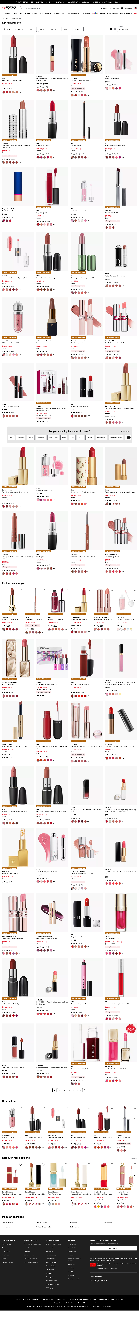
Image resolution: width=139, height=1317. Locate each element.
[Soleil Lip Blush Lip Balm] (18, 847)
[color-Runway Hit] (51, 157)
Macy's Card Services (30, 1258)
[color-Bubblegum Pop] (120, 1018)
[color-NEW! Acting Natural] (13, 92)
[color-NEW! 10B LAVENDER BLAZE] (13, 953)
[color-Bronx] (44, 157)
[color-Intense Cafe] (72, 571)
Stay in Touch (50, 1269)
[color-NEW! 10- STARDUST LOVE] (75, 888)
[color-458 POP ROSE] (107, 1080)
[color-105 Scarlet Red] (13, 289)
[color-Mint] (49, 1204)
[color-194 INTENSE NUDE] (51, 90)
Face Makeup (109, 1222)
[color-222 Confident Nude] (10, 416)
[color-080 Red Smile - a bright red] (72, 946)
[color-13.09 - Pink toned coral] (82, 1204)
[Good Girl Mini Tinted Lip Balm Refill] (104, 1174)
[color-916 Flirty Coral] (116, 821)
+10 (66, 629)
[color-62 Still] (75, 821)
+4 (19, 416)
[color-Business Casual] (38, 289)
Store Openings (50, 1277)
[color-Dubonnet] (107, 157)
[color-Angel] (41, 568)
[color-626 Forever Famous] (10, 1077)
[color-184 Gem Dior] (41, 881)
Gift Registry (49, 1288)
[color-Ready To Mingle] (10, 823)
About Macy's (72, 1244)
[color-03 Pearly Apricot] (16, 354)
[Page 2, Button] (84, 1090)
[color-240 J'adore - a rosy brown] (82, 946)
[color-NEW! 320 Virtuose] (79, 416)
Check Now (113, 1268)
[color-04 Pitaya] (107, 953)
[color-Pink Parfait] (120, 422)
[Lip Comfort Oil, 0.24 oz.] (121, 912)
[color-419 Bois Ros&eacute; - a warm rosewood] (85, 946)
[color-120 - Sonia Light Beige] (116, 504)
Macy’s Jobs (71, 1264)
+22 (123, 285)
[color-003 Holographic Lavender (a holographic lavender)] (85, 220)
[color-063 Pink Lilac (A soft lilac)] (72, 220)
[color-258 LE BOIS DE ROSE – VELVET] (10, 629)
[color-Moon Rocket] (75, 1015)
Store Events (49, 1273)
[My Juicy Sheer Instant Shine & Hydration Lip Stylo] (81, 1174)
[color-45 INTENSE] (110, 883)
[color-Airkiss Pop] (113, 1018)
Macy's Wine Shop (51, 1262)
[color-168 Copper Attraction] (7, 416)
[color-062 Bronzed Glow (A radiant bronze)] (75, 220)
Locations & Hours (51, 1247)
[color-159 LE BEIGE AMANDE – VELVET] (3, 629)
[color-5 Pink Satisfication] (116, 357)
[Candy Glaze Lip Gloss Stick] (121, 316)
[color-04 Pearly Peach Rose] (13, 354)
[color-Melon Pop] (82, 292)
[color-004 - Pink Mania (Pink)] (105, 1206)
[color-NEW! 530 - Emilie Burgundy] (110, 504)
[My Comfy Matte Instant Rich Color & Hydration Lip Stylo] (35, 1174)
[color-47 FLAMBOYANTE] (113, 883)
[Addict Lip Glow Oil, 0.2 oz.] (52, 466)
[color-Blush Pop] (85, 292)
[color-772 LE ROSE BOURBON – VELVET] (16, 629)
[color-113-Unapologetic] (51, 354)
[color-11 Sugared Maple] (13, 162)
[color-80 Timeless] (79, 821)
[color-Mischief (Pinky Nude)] (52, 629)
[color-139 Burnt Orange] (120, 758)
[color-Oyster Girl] (44, 224)
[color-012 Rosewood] (48, 500)
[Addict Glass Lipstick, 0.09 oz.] (52, 847)
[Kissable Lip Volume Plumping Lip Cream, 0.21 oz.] (127, 600)
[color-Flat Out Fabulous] (41, 157)
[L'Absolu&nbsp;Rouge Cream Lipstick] (87, 54)
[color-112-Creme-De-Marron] (72, 95)
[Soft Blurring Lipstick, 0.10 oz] (87, 316)
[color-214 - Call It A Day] (79, 504)
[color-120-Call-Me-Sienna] (85, 95)
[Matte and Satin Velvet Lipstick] (104, 600)
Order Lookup (6, 1251)
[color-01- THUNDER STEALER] (82, 888)
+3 (53, 354)
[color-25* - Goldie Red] (72, 504)
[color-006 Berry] (116, 88)
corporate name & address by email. (101, 1306)
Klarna (4, 1247)
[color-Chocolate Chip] (39, 632)
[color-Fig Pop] (75, 292)
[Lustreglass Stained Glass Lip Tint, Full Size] (52, 720)
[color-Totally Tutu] (16, 573)
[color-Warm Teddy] (38, 823)
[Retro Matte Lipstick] (52, 119)
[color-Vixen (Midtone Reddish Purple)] (49, 629)
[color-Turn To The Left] (16, 823)
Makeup (14, 18)
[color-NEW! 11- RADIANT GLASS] (79, 888)
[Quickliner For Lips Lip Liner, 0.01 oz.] (87, 530)
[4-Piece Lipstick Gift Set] (52, 658)
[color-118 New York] (51, 1077)
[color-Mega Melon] (10, 573)
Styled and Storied (73, 1279)
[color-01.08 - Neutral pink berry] (75, 1204)
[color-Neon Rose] (51, 950)
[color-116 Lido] (41, 1077)
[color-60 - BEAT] (41, 1014)
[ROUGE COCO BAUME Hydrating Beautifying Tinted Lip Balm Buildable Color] (121, 785)
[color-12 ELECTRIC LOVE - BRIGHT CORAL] (113, 571)
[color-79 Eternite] (82, 821)
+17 (88, 220)
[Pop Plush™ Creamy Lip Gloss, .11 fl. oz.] (121, 977)
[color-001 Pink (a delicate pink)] (79, 220)
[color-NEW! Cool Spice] (72, 157)
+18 (123, 571)
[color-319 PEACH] (110, 1080)
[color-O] (51, 568)
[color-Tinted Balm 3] (7, 220)
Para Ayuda (5, 1255)
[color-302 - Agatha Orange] (82, 504)
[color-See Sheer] (38, 760)
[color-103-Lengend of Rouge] (41, 354)
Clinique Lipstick (41, 1222)
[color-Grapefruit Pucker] (116, 157)
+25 (20, 354)
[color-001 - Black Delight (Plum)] (102, 1206)
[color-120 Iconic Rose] (3, 416)
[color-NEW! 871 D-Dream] (120, 285)
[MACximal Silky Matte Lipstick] (18, 54)
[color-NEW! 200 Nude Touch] (75, 946)
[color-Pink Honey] (110, 227)
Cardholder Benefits (30, 1247)
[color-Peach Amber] (98, 629)
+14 (54, 224)
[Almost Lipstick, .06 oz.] (121, 186)
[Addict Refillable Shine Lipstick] (121, 251)
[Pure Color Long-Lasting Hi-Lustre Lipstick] (121, 382)
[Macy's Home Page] (9, 8)
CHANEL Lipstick (7, 1222)
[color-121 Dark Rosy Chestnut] (62, 1147)
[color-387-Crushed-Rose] (82, 95)
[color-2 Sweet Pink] (113, 357)
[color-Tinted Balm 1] (3, 220)
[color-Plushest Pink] (3, 573)
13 (80, 1090)
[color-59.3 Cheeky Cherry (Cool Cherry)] (79, 761)
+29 (54, 289)
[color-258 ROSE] (120, 1080)
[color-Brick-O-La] (7, 1015)
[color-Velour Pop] (110, 1018)
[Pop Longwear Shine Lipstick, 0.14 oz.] (87, 251)
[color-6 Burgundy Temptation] (120, 357)
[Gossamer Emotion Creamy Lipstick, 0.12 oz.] (121, 720)
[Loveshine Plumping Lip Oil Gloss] (87, 847)
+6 (88, 292)
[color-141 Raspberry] (113, 758)
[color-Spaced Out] (72, 1015)
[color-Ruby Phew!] (75, 696)
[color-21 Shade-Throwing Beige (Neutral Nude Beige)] (82, 761)
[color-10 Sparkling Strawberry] (16, 1147)
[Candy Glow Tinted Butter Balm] (18, 912)
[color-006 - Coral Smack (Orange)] (108, 1206)
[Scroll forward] (128, 437)
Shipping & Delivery (7, 1262)
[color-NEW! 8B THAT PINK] (7, 953)
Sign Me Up (113, 1248)
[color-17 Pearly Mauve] (3, 354)
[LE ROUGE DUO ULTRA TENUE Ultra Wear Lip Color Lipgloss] (52, 54)
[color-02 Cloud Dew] (121, 629)
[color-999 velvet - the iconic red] (72, 416)
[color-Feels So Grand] (85, 696)
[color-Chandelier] (85, 1015)
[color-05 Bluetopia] (128, 629)
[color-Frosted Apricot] (113, 422)
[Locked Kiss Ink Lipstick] (58, 600)
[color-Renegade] (7, 506)
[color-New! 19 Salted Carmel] (110, 357)
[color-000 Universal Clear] (110, 88)
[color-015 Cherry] (51, 500)
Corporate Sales (72, 1247)
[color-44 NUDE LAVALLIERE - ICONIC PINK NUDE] (116, 571)
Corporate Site (72, 1251)
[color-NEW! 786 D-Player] (113, 285)
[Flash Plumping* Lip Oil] (58, 1174)
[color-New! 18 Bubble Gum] (107, 357)
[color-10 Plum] (113, 953)
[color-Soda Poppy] (51, 760)
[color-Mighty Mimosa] (7, 573)
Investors (70, 1255)
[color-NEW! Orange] (56, 1204)
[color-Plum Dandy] (44, 568)
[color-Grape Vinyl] (48, 760)
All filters (126, 431)
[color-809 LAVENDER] (113, 1080)
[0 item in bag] (135, 8)
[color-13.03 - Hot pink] (79, 1204)
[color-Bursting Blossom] (13, 573)
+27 (88, 416)
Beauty (8, 18)
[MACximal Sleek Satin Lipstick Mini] (18, 977)
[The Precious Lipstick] (18, 658)
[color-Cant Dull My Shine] (41, 289)
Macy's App (49, 1251)
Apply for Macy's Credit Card (32, 1244)
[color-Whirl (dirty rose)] (82, 157)
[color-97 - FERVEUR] (38, 1014)
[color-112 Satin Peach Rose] (3, 289)
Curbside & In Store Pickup (53, 1244)
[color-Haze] (105, 629)
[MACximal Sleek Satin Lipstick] (121, 119)
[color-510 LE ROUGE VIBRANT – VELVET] (7, 629)
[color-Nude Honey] (113, 227)
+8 (88, 888)
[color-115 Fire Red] (59, 1147)
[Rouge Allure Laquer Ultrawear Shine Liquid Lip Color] (87, 785)
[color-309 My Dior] (44, 881)
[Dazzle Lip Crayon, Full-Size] (87, 977)
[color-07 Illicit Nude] (79, 357)
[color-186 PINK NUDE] (41, 90)
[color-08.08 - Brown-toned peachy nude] (39, 1204)
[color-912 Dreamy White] (110, 821)
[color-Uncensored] (51, 289)
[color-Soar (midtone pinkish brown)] (85, 157)
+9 (54, 90)
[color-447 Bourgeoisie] (110, 694)
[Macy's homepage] (3, 19)
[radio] (3, 92)
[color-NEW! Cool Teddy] (10, 92)
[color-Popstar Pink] (120, 157)
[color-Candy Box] (48, 224)
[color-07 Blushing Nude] (7, 162)
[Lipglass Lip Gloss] (52, 186)
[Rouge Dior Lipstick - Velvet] (87, 382)
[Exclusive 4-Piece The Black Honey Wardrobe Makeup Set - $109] (52, 382)
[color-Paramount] (3, 1015)
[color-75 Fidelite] (85, 821)
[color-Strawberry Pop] (116, 1018)
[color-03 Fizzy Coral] (13, 1204)
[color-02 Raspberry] (110, 953)
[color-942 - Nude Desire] (118, 1206)
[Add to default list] (20, 590)
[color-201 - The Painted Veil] (75, 504)
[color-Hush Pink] (95, 629)
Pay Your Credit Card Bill (31, 1262)
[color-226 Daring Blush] (13, 416)
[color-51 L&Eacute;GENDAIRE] (120, 883)
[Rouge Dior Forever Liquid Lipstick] (18, 1042)
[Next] (31, 54)
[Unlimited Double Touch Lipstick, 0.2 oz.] (18, 251)
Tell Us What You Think (52, 1284)
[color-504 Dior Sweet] (51, 881)
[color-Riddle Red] (41, 950)
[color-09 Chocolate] (116, 953)
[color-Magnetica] (38, 950)
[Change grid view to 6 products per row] (115, 29)
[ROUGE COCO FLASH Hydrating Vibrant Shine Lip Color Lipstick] (52, 977)
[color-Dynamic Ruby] (16, 696)
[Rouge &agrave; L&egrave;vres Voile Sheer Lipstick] (87, 466)
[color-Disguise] (13, 506)
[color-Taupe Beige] (108, 629)
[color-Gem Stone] (79, 1015)
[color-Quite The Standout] (79, 696)
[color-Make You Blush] (82, 632)
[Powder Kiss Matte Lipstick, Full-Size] (18, 785)
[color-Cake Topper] (41, 760)
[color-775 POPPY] (116, 1080)
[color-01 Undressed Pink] (72, 357)
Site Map (70, 1271)
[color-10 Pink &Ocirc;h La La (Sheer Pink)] (72, 761)
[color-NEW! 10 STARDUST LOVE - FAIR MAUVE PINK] (110, 571)
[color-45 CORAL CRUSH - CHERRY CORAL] (120, 571)
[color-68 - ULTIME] (48, 1014)
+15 (123, 883)
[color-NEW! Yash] (16, 92)
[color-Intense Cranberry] (85, 571)
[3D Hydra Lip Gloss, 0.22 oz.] (18, 316)
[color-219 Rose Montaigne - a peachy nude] (79, 946)
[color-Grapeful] (82, 1015)
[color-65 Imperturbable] (72, 821)
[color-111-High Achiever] (38, 354)
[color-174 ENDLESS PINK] (38, 90)
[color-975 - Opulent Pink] (128, 1206)
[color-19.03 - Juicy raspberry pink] (85, 1204)
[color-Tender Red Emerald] (7, 696)
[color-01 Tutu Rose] (118, 629)
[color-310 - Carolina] (121, 1206)
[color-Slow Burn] (110, 422)
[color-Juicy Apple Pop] (107, 1018)
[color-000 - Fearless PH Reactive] (98, 1206)
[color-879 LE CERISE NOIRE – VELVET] (13, 629)
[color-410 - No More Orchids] (85, 504)
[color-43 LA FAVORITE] (107, 883)
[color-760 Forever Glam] (16, 1077)
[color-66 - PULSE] (44, 1014)
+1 (88, 357)
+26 (20, 506)
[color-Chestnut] (7, 823)
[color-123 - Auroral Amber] (120, 504)
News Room (71, 1268)
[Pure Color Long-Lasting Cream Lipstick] (18, 466)
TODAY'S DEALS (22, 2)
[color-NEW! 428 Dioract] (110, 285)
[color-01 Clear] (7, 354)
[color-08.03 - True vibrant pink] (36, 1204)
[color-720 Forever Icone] (3, 1077)
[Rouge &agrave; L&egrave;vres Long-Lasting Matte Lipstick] (121, 466)
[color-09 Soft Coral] (13, 1147)
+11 (88, 95)
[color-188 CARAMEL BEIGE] (44, 90)
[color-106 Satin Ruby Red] (10, 289)
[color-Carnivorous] (72, 696)
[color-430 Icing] (116, 694)
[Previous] (4, 54)
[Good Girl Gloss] (127, 1174)
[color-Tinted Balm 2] (10, 220)
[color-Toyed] (44, 950)
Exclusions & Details (103, 1268)
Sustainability (71, 1275)
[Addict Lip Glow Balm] (121, 54)
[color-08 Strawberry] (120, 953)
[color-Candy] (116, 422)
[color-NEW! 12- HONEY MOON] (72, 888)
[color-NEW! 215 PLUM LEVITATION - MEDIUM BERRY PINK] (107, 571)
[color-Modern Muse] (16, 506)
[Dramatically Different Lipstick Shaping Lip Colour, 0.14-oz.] (18, 119)
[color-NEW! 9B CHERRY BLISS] (10, 953)
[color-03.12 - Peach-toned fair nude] (26, 1204)
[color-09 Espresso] (85, 357)
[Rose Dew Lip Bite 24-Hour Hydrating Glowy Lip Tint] (12, 1174)
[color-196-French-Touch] (75, 95)
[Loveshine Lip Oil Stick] (121, 530)
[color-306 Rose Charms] (38, 881)
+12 (20, 162)
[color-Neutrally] (82, 571)
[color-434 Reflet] (107, 694)
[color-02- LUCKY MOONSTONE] (85, 888)
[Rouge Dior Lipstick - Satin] (87, 912)
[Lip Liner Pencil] (87, 119)
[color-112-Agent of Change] (48, 354)
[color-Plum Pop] (72, 292)
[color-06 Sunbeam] (131, 629)
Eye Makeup (74, 1222)
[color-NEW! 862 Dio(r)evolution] (116, 285)
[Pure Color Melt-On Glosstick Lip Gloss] (18, 720)
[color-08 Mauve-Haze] (82, 357)
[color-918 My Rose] (120, 821)
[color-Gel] (48, 568)
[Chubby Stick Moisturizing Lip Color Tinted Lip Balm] (18, 530)
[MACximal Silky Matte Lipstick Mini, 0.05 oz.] (52, 785)
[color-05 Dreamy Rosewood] (3, 1204)
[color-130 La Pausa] (48, 1077)
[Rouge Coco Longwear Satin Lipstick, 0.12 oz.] (52, 1042)
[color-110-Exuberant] (44, 354)
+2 (54, 157)
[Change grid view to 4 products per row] (111, 29)
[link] (18, 85)
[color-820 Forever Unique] (13, 1077)
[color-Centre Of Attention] (13, 1015)
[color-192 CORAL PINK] (48, 90)
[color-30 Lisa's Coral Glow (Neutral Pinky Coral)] (85, 761)
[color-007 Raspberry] (120, 88)
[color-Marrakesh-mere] (13, 823)
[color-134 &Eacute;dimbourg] (44, 1077)
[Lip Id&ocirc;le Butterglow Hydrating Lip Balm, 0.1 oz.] (87, 720)
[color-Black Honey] (107, 227)
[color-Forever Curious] (3, 92)
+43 (20, 92)
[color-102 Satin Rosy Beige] (7, 289)
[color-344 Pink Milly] (48, 881)
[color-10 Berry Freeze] (10, 162)
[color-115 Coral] (107, 758)
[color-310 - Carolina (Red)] (95, 1206)
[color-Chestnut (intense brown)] (79, 157)
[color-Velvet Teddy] (41, 823)
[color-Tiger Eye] (107, 422)
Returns (4, 1258)
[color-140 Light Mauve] (116, 758)
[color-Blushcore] (48, 950)
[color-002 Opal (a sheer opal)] (82, 220)
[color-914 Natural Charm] (113, 821)
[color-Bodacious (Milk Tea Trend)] (62, 629)
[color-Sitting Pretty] (113, 157)
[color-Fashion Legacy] (82, 696)
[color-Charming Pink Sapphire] (3, 696)
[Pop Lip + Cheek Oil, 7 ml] (87, 1042)
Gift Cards (27, 1251)
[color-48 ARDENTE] (116, 883)
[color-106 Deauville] (38, 1077)
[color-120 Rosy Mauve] (16, 289)
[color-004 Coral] (113, 88)
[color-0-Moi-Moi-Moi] (79, 95)
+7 (19, 573)
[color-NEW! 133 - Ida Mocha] (107, 504)
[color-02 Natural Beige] (10, 354)
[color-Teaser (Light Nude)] (59, 629)
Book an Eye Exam (51, 1280)
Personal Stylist (50, 1266)
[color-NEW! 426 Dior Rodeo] (107, 285)
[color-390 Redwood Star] (16, 416)
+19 (20, 289)
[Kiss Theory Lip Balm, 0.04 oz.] (52, 912)
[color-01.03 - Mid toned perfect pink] (30, 1204)
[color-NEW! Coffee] (52, 1204)
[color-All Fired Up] (48, 157)
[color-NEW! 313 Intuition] (75, 416)
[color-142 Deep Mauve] (110, 758)
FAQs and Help (6, 1244)
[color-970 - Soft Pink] (124, 1206)
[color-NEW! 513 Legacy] (85, 416)
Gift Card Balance (29, 1255)
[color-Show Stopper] (10, 506)
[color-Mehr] (44, 823)
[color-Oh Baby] (41, 224)
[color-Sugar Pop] (79, 292)
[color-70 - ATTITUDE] (51, 1014)
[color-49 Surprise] (16, 162)
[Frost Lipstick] (52, 530)
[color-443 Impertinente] (113, 694)
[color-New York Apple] (38, 568)
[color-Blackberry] (102, 629)
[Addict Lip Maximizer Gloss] (87, 186)
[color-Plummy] (79, 571)
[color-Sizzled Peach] (44, 760)
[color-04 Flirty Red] (16, 1204)
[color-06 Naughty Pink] (75, 357)
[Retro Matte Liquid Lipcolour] (87, 658)
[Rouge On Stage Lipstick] (18, 382)
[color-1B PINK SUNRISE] (3, 953)
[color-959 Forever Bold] (7, 1077)
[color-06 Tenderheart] (3, 162)
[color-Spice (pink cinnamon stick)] (75, 157)
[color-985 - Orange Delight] (131, 1206)
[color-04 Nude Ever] (124, 629)
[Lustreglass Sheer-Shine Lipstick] (52, 251)
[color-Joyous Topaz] (10, 696)
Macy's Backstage (51, 1255)
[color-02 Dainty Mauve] (10, 1204)
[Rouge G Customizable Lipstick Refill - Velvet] (12, 600)
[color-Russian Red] (7, 92)
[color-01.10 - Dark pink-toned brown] (33, 1204)
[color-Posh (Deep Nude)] (56, 629)
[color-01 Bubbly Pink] (7, 1204)
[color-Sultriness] (3, 823)
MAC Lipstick (6, 1227)
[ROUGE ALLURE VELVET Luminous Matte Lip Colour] (121, 847)
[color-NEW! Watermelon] (59, 1204)
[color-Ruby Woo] (38, 157)
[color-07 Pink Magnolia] (10, 1147)
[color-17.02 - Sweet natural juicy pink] (72, 1204)
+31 (88, 157)
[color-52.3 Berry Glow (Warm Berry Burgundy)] (75, 761)
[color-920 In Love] (107, 821)
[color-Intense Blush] (75, 571)
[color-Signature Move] (48, 289)
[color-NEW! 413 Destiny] (82, 416)
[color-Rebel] (16, 1015)
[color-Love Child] (51, 224)
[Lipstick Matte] (52, 316)
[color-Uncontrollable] (3, 506)
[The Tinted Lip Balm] (18, 186)
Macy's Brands (50, 1258)
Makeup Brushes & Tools (44, 1227)
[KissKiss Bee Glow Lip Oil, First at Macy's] (121, 1042)
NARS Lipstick (75, 1227)
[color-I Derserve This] (44, 289)
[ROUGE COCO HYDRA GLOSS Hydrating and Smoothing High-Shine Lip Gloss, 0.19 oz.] (121, 658)
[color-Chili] (48, 823)
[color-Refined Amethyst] (13, 696)
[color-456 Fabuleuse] (120, 694)
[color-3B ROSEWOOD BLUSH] (16, 953)
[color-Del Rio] (110, 157)
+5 (122, 357)
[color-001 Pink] (107, 88)
